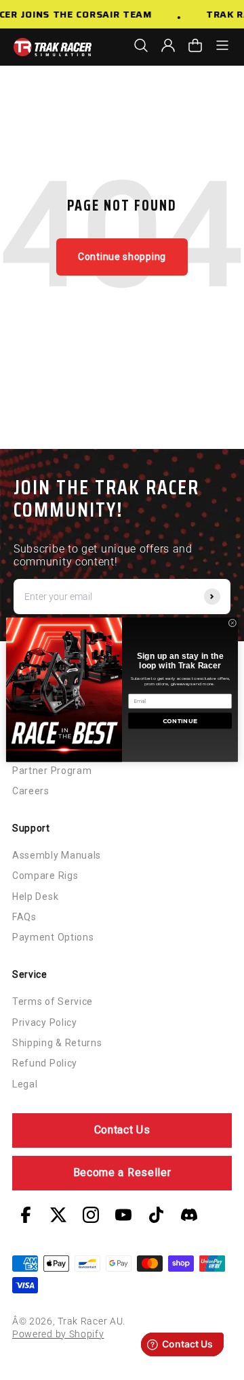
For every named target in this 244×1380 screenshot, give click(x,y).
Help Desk (35, 896)
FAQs (24, 916)
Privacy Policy (44, 1022)
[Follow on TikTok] (156, 1214)
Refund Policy (44, 1063)
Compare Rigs (45, 875)
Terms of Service (52, 1001)
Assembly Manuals (56, 855)
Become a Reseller (122, 1172)
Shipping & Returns (57, 1042)
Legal (25, 1084)
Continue (180, 721)
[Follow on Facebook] (25, 1214)
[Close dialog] (232, 623)
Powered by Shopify (58, 1334)
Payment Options (53, 937)
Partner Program (52, 770)
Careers (30, 790)
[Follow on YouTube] (123, 1214)
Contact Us (122, 1129)
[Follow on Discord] (189, 1214)
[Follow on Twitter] (58, 1214)
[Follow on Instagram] (90, 1214)
